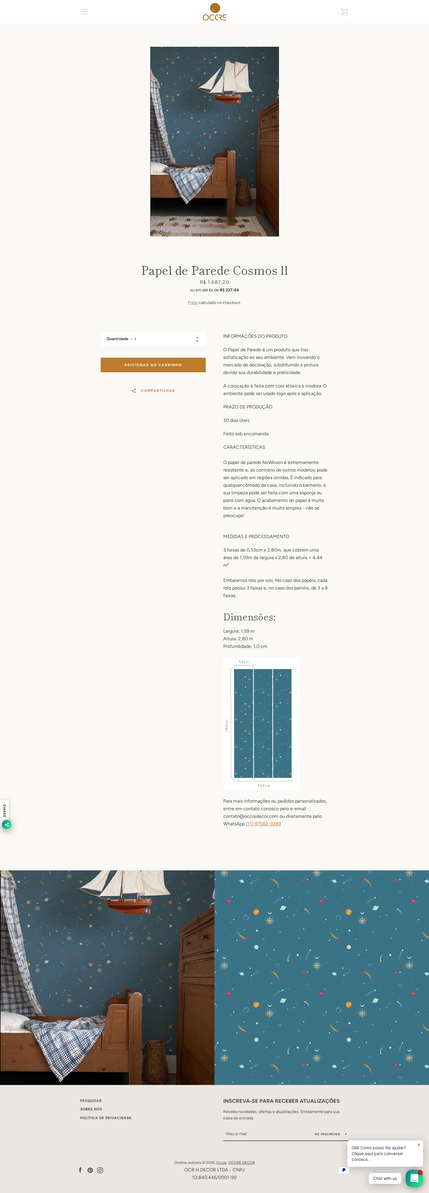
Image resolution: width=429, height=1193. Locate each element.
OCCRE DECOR (242, 1162)
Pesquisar (91, 1101)
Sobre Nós (91, 1109)
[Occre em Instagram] (100, 1170)
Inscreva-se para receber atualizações (281, 1101)
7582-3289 (269, 824)
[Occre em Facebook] (80, 1170)
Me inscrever (328, 1134)
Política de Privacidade (106, 1118)
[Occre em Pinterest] (90, 1170)
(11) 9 (251, 824)
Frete (193, 302)
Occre (221, 1162)
